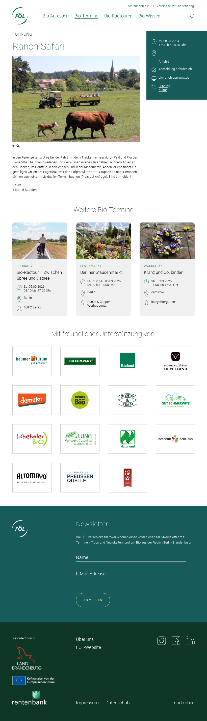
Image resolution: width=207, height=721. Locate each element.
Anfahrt (164, 61)
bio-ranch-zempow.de (174, 77)
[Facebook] (176, 640)
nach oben (184, 702)
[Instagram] (161, 640)
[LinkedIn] (190, 640)
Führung (164, 86)
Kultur (163, 90)
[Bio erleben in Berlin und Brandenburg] (20, 16)
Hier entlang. (186, 6)
